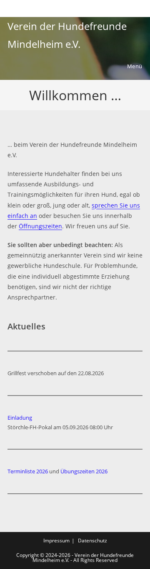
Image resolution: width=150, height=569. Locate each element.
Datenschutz (92, 540)
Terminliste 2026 (28, 471)
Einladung (20, 417)
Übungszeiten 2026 (84, 471)
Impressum (56, 540)
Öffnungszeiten (40, 226)
